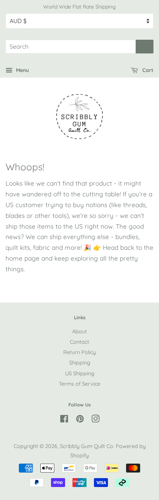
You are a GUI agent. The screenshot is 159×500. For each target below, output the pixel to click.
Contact (79, 342)
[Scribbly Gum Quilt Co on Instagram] (95, 420)
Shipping (79, 362)
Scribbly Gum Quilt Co (86, 446)
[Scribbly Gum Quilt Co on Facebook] (64, 420)
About (79, 331)
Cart (147, 70)
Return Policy (79, 352)
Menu (21, 70)
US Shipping (79, 373)
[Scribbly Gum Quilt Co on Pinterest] (80, 420)
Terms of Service (79, 383)
